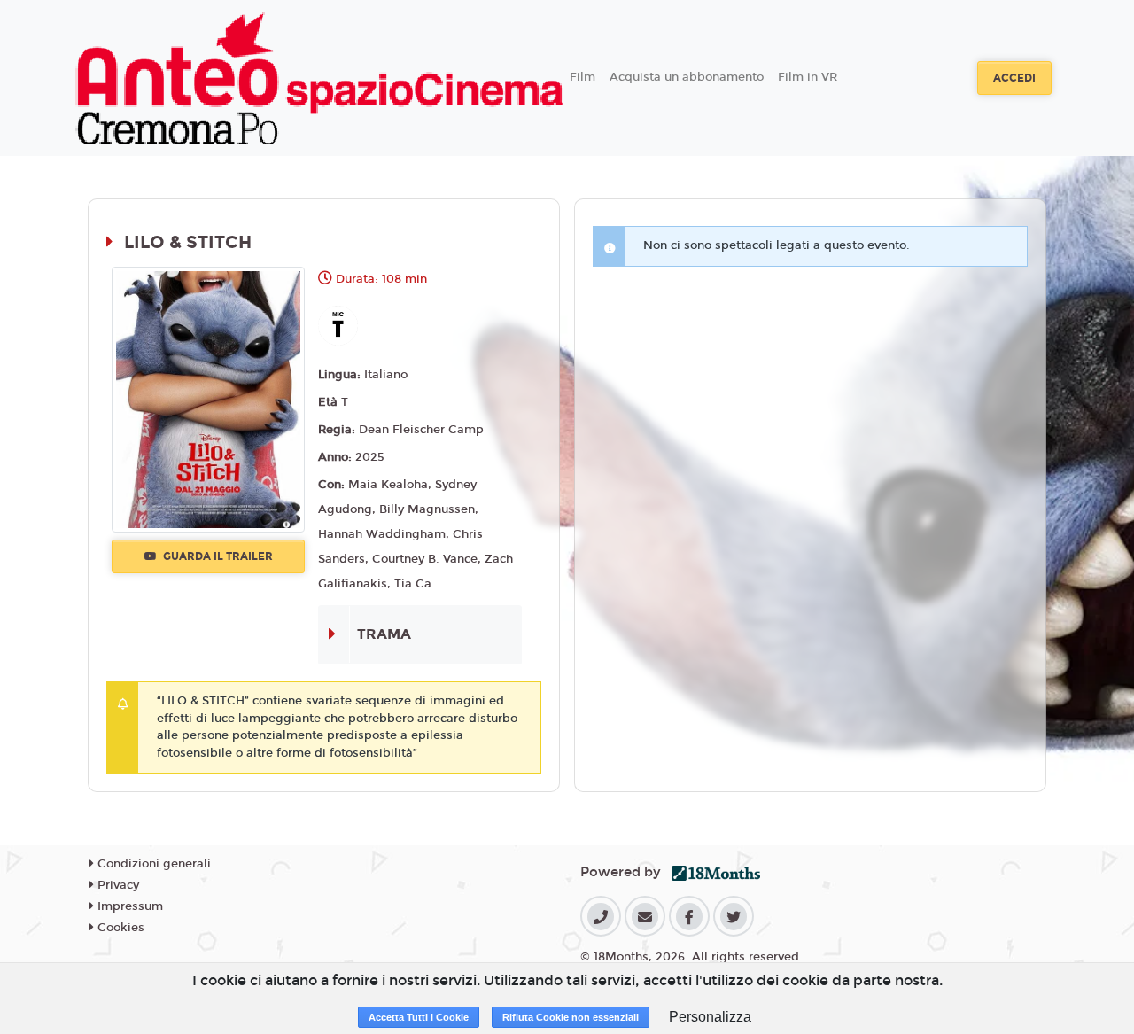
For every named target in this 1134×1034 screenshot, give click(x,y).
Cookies (119, 928)
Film (582, 77)
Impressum (128, 906)
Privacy (116, 885)
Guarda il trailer (216, 556)
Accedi (1014, 78)
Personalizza (710, 1016)
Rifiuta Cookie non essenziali (570, 1017)
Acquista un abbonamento (687, 77)
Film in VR (807, 77)
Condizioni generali (152, 864)
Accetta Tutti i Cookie (419, 1017)
